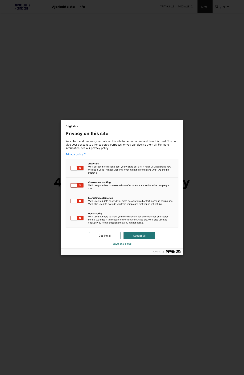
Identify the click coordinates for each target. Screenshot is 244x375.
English (71, 126)
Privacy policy (74, 154)
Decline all (105, 235)
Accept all (139, 235)
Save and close (122, 243)
